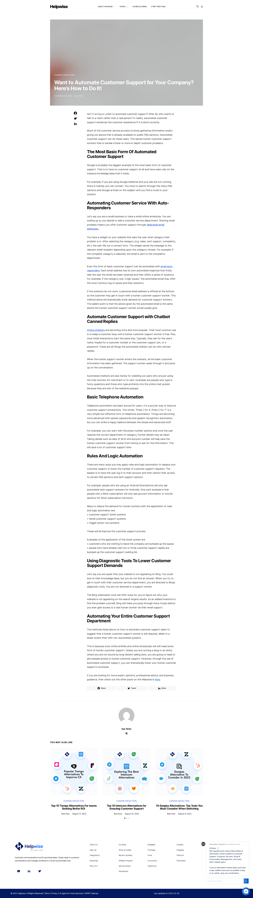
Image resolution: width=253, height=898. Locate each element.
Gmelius (180, 844)
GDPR (87, 893)
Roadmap (94, 861)
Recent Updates (125, 855)
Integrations (95, 855)
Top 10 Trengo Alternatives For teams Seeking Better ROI (74, 807)
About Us (94, 844)
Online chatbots (96, 330)
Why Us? (94, 866)
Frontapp (151, 850)
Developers (123, 871)
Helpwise (59, 6)
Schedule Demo (140, 7)
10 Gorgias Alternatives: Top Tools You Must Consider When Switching (179, 807)
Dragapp (180, 850)
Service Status (125, 866)
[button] (202, 7)
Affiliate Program (126, 861)
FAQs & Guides (125, 850)
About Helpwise (105, 7)
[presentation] (53, 768)
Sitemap (94, 893)
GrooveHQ (152, 861)
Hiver (150, 855)
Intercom (180, 855)
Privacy (55, 893)
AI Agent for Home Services (71, 893)
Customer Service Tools (64, 75)
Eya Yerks (79, 96)
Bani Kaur (66, 814)
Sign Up (93, 850)
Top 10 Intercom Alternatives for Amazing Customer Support (126, 807)
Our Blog (122, 844)
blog (157, 679)
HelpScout (152, 866)
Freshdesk (181, 861)
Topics (123, 7)
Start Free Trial (158, 7)
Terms (47, 893)
